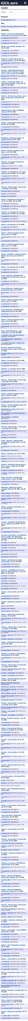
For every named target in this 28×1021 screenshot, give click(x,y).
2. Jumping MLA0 (6, 1018)
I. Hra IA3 (3, 166)
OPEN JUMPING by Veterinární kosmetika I (13, 413)
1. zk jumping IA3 (6, 104)
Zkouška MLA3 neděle (7, 696)
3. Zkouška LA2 (5, 800)
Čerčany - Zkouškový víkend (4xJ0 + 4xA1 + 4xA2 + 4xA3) (13, 465)
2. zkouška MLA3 (6, 650)
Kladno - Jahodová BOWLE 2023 (12, 678)
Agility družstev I (6, 493)
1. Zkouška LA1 (5, 867)
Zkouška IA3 (4, 421)
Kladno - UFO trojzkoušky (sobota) (13, 788)
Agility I (3, 456)
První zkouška (5, 144)
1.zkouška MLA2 (5, 743)
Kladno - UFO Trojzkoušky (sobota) (13, 945)
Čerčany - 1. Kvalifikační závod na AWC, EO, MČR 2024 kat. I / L (12, 570)
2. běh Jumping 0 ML (7, 1008)
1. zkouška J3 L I (5, 50)
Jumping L (4, 783)
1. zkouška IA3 (5, 203)
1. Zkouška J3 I (5, 87)
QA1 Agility (4, 575)
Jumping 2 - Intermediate (8, 675)
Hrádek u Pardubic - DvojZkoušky (12, 990)
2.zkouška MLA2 (5, 747)
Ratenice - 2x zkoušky (8, 369)
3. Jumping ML (5, 939)
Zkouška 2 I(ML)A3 (6, 357)
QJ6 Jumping (5, 556)
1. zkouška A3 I (5, 176)
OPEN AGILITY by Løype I (8, 409)
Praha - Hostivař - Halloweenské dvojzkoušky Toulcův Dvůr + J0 (12, 276)
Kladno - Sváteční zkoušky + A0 (12, 718)
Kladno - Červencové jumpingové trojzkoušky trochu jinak (12, 34)
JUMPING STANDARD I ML (8, 983)
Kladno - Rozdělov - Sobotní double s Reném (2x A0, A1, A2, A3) (14, 255)
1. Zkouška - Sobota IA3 (8, 470)
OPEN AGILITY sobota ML (8, 686)
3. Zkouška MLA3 (6, 517)
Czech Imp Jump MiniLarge (9, 631)
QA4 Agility (4, 542)
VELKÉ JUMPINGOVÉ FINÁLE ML (10, 985)
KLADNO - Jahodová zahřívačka (12, 920)
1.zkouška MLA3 (5, 596)
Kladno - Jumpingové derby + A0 (12, 972)
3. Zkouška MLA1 (6, 886)
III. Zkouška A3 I (5, 114)
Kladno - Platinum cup (8, 453)
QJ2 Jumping (5, 586)
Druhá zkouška (5, 142)
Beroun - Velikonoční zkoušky (11, 1011)
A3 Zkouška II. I (5, 296)
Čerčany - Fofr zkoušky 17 (10, 752)
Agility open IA (5, 101)
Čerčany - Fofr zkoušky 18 (10, 739)
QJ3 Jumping (5, 588)
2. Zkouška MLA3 (6, 513)
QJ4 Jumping (5, 550)
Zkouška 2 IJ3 (5, 78)
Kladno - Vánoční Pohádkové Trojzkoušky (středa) (11, 876)
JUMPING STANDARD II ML (9, 980)
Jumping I (4, 608)
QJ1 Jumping (5, 583)
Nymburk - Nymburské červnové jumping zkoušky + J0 (12, 59)
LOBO (13, 20)
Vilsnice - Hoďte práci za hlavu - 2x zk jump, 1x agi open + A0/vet (14, 96)
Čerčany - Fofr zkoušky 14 (10, 829)
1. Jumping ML (5, 934)
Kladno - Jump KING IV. (9, 959)
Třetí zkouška (5, 147)
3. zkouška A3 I (5, 182)
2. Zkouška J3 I (5, 90)
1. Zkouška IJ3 (5, 38)
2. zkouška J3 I (5, 53)
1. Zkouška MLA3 (6, 511)
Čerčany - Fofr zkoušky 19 (10, 592)
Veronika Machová (6, 20)
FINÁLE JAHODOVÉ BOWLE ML (10, 683)
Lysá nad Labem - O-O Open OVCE (13, 776)
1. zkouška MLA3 (6, 646)
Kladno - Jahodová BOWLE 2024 (12, 405)
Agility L (3, 780)
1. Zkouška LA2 (5, 769)
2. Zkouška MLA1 (6, 883)
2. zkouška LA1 (5, 871)
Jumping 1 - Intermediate (8, 673)
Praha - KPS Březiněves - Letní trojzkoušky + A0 (11, 331)
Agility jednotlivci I (6, 495)
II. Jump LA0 (4, 994)
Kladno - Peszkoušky (8, 224)
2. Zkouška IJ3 (5, 40)
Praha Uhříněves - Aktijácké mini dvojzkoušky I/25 (12, 310)
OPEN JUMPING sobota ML (9, 693)
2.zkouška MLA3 (5, 598)
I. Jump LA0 (4, 997)
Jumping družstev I (6, 498)
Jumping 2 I (4, 196)
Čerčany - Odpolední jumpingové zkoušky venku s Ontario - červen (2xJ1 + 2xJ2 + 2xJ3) (12, 71)
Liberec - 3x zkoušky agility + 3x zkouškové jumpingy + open (12, 82)
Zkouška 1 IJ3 (5, 76)
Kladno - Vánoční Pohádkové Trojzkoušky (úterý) (11, 890)
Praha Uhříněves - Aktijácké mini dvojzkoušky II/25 (12, 289)
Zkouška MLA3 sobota (7, 699)
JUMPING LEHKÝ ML (7, 976)
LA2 (2, 785)
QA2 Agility (4, 578)
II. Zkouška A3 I (5, 117)
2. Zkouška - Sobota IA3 (8, 472)
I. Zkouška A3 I (5, 119)
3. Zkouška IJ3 (5, 43)
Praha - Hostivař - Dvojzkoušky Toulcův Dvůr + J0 (11, 478)
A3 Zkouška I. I (5, 292)
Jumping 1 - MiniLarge (7, 635)
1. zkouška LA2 (5, 857)
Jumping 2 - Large (6, 849)
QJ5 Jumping (5, 554)
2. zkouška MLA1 (6, 926)
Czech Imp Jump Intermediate (9, 669)
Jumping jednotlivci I (7, 502)
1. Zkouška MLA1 (6, 879)
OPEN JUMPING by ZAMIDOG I (10, 417)
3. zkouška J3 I (5, 55)
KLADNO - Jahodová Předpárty (11, 853)
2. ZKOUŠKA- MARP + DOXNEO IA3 (11, 339)
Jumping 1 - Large (6, 845)
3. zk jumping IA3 (6, 133)
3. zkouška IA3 (5, 208)
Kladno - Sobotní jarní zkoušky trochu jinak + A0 (11, 560)
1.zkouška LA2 (5, 833)
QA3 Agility (4, 581)
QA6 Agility (4, 547)
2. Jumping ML (5, 936)
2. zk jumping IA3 (6, 107)
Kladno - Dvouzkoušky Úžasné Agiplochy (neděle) (11, 729)
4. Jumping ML (5, 941)
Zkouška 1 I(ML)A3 (6, 353)
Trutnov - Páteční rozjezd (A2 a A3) (13, 765)
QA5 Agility (4, 545)
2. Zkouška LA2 (5, 771)
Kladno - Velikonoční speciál (11, 602)
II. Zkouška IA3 (5, 168)
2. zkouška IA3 (5, 206)
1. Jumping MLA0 (6, 1015)
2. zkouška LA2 (5, 859)
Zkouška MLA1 (5, 924)
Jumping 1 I (4, 193)
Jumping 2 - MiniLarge (7, 639)
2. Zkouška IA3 (5, 157)
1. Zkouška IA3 (5, 154)
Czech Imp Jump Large (7, 843)
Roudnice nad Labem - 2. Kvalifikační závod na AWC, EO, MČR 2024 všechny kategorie (14, 536)
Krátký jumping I (5, 611)
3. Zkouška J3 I (5, 92)
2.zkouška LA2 (5, 836)
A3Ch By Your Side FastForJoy (10, 26)
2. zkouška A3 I (5, 178)
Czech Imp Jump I (6, 191)
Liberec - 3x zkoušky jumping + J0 (12, 46)
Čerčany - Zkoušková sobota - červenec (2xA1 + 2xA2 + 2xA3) (11, 348)
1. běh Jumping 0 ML (7, 1004)
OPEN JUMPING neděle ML (8, 689)
